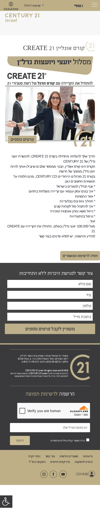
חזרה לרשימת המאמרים (80, 255)
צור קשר (50, 456)
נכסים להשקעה (83, 462)
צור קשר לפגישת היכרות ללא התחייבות (56, 273)
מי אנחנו (88, 456)
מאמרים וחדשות (68, 456)
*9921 (78, 5)
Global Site (11, 9)
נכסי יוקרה (34, 456)
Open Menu (95, 5)
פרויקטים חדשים (60, 462)
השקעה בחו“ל (37, 462)
